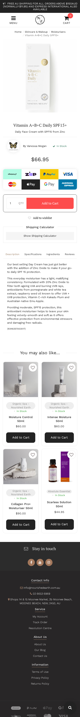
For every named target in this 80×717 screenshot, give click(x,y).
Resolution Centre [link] (40, 628)
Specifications (32, 254)
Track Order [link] (40, 622)
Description (12, 254)
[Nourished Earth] (40, 20)
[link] (31, 562)
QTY (21, 203)
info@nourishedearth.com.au (42, 587)
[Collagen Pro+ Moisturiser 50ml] (20, 466)
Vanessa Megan (37, 146)
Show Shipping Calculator (40, 235)
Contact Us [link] (40, 655)
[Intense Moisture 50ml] (59, 379)
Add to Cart (50, 203)
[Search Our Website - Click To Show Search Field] (70, 707)
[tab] (12, 254)
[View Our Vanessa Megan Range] (13, 146)
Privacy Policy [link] (40, 677)
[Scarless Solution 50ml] (59, 466)
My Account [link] (40, 616)
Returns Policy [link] (40, 683)
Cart (66, 20)
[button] (40, 217)
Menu (13, 22)
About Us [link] (40, 644)
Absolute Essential (59, 491)
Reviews (69, 254)
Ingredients (53, 254)
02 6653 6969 (41, 593)
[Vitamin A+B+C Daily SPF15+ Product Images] (40, 76)
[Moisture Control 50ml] (20, 379)
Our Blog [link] (40, 650)
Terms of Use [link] (40, 671)
